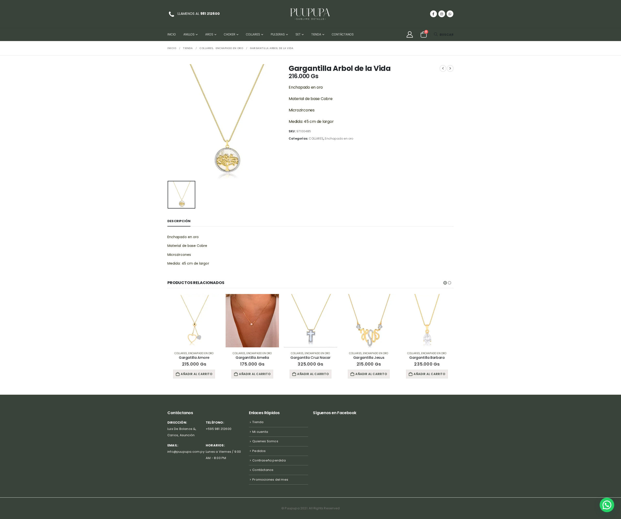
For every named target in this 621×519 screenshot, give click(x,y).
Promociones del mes (270, 479)
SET (298, 34)
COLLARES (253, 34)
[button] (444, 34)
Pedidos (259, 451)
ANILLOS (189, 34)
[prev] (443, 68)
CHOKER (229, 34)
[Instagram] (441, 13)
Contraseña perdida (269, 460)
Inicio (171, 34)
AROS (209, 34)
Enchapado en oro (339, 138)
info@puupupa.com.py (185, 451)
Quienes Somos (265, 441)
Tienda (316, 34)
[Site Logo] (310, 14)
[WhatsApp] (450, 13)
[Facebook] (433, 13)
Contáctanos (343, 34)
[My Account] (409, 34)
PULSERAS (278, 34)
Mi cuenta (260, 431)
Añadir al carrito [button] (196, 374)
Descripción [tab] (178, 221)
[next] (450, 68)
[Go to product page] (194, 320)
